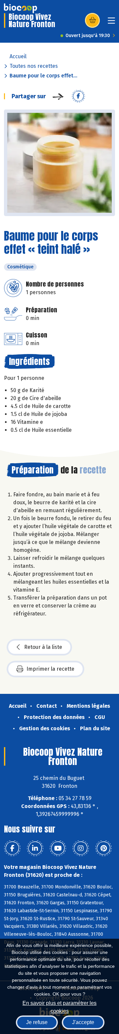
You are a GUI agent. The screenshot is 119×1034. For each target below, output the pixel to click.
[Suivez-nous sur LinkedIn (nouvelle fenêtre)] (35, 848)
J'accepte (83, 1022)
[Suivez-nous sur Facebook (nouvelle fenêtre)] (12, 848)
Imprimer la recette (50, 669)
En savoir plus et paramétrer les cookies (59, 1006)
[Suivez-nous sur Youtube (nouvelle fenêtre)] (58, 848)
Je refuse (37, 1022)
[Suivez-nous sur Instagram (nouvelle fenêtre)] (80, 848)
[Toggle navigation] (111, 23)
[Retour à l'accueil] (20, 8)
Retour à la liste (43, 647)
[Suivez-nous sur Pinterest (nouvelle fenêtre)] (103, 848)
